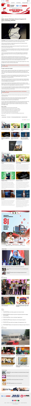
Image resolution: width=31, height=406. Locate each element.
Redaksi (16, 402)
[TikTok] (18, 400)
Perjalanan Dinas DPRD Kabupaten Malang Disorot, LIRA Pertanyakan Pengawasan (14, 319)
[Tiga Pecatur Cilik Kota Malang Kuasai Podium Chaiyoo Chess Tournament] (15, 287)
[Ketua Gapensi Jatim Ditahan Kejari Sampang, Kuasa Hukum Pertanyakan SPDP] (8, 350)
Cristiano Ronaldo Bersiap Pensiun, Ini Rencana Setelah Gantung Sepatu (7, 305)
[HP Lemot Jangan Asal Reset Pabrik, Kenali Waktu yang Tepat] (15, 134)
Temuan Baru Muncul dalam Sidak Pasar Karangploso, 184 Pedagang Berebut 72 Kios (14, 322)
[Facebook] (12, 400)
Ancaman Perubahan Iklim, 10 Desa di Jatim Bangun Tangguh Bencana (12, 317)
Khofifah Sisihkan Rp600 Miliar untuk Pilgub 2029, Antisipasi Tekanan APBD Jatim (13, 266)
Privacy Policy (12, 402)
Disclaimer (18, 402)
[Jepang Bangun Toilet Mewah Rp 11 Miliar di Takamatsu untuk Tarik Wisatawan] (4, 376)
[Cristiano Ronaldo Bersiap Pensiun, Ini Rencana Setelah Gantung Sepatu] (8, 300)
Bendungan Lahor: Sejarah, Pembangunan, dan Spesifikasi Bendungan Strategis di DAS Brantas (18, 372)
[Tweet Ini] (24, 119)
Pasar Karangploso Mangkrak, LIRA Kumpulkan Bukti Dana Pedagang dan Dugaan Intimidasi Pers (16, 324)
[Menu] (2, 1)
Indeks (5, 402)
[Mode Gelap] (27, 1)
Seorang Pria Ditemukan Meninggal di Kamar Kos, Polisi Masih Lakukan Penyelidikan (22, 355)
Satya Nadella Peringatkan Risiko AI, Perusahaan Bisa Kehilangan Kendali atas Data (12, 113)
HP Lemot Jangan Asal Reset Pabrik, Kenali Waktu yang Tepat (15, 138)
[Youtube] (15, 400)
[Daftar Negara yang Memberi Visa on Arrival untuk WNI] (4, 383)
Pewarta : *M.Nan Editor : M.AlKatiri (7, 21)
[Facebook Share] (22, 119)
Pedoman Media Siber (24, 402)
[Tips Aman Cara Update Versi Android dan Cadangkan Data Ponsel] (5, 134)
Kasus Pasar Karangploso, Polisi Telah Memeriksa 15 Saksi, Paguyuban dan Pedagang (13, 345)
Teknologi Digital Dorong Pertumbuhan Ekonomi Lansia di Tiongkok (10, 108)
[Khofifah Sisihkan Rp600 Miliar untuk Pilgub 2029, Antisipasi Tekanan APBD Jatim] (15, 257)
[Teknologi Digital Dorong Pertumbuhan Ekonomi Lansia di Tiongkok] (15, 125)
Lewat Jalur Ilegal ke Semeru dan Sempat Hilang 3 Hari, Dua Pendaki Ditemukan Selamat (17, 269)
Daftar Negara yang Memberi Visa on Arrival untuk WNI (14, 383)
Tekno (2, 17)
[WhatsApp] (17, 400)
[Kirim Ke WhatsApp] (29, 119)
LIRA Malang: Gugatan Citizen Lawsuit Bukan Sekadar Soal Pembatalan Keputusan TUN (7, 365)
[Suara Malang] (6, 1)
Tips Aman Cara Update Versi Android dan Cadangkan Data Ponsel (5, 138)
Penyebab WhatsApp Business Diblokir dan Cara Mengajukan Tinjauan (10, 109)
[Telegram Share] (27, 119)
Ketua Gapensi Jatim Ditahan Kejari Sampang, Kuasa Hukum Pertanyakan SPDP (7, 355)
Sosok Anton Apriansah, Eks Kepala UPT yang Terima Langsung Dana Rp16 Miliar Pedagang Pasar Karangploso (15, 315)
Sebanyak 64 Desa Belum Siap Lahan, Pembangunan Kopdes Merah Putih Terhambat (16, 273)
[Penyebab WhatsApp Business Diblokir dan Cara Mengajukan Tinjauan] (25, 125)
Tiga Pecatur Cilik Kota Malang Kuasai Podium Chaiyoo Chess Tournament (11, 295)
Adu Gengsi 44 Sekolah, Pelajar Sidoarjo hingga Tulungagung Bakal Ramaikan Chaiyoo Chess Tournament (22, 306)
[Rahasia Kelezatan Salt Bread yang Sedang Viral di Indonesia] (4, 380)
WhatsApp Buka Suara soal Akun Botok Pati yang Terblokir (9, 107)
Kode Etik (8, 402)
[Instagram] (14, 400)
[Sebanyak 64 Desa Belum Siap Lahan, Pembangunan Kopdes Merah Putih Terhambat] (4, 273)
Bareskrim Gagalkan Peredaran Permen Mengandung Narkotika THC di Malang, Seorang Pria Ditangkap (22, 366)
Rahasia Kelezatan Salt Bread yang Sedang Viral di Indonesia (15, 379)
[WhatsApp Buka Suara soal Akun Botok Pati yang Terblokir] (5, 125)
